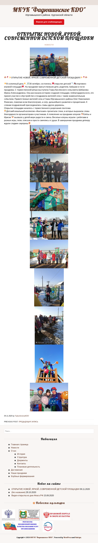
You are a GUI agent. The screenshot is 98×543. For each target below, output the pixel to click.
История (21, 454)
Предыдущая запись (28, 422)
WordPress (67, 537)
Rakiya (78, 537)
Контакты (21, 463)
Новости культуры (50, 503)
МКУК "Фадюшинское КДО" (49, 9)
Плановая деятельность (28, 467)
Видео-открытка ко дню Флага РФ (27, 495)
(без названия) (18, 492)
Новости (49, 45)
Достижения (17, 470)
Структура (22, 457)
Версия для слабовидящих (49, 22)
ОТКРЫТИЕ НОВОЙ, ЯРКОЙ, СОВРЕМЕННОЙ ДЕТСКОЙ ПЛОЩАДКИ (45, 489)
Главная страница (19, 444)
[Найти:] (49, 431)
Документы (22, 460)
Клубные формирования (22, 476)
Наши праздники (19, 473)
